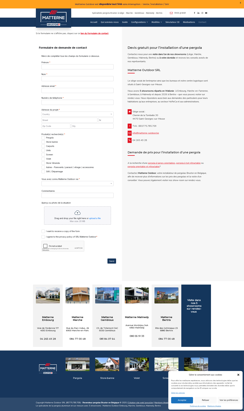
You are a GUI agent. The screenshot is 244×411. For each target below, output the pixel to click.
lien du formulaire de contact (94, 33)
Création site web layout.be (140, 402)
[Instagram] (202, 13)
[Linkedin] (198, 13)
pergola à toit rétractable (188, 163)
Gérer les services (178, 393)
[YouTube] (206, 13)
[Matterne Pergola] (53, 18)
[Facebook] (194, 13)
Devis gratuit (180, 13)
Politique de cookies (198, 406)
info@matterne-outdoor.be (146, 133)
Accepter (182, 400)
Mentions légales (214, 406)
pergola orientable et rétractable (144, 166)
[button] (238, 374)
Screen (166, 378)
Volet (137, 378)
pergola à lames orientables (161, 163)
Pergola (77, 378)
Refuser (205, 400)
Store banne (107, 378)
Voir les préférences (229, 400)
